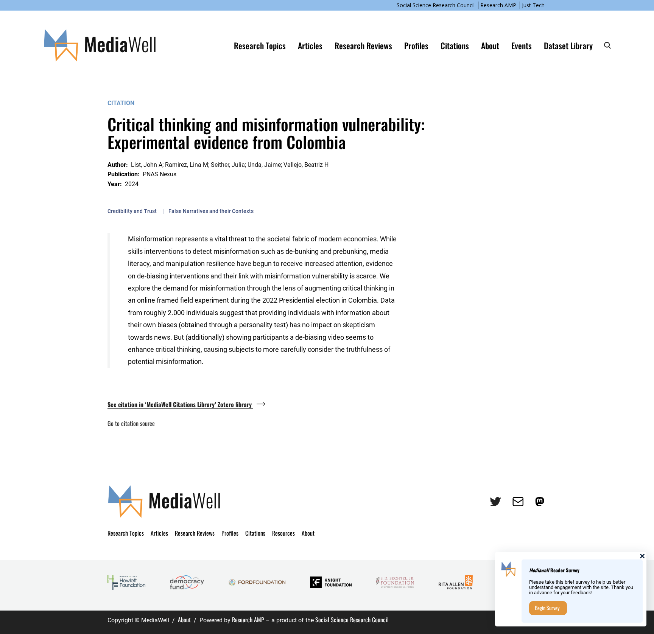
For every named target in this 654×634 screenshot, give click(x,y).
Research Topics (260, 45)
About (184, 619)
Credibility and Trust (132, 211)
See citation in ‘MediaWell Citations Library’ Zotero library (180, 404)
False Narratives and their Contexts (211, 211)
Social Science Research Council (436, 5)
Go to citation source (131, 423)
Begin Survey (547, 608)
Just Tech (533, 5)
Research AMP (498, 5)
